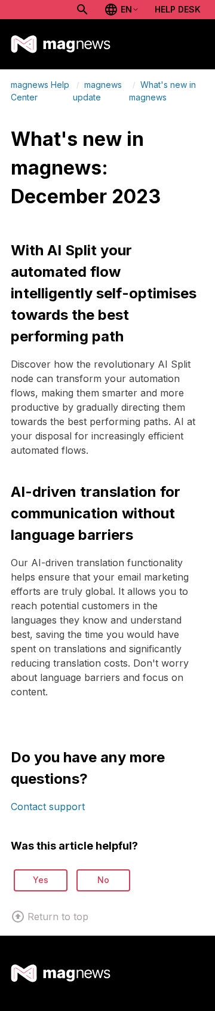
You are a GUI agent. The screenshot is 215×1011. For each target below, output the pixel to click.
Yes (40, 880)
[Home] (60, 44)
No (103, 880)
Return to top (57, 917)
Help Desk (178, 9)
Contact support (48, 807)
